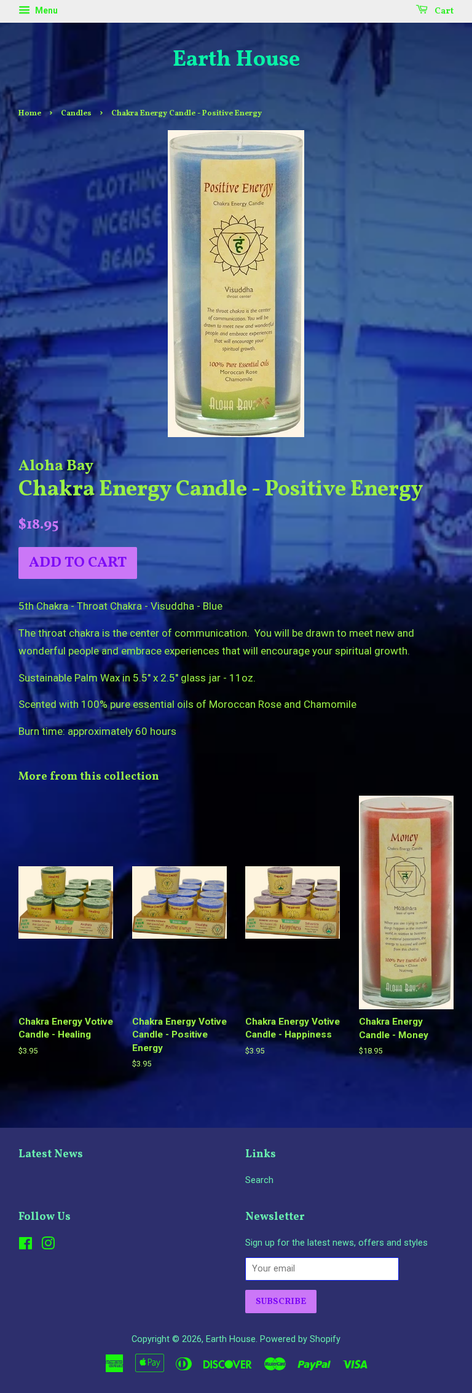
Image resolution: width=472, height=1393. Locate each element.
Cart (443, 11)
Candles (76, 113)
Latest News (50, 1154)
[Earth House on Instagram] (48, 1246)
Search (259, 1180)
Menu (45, 10)
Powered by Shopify (300, 1339)
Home (29, 113)
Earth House (236, 60)
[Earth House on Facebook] (25, 1246)
